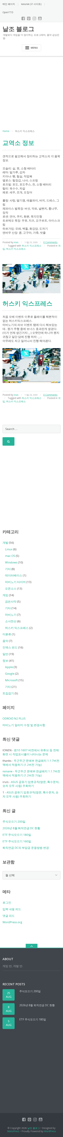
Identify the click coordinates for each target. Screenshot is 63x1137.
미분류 (7, 634)
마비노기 (10, 615)
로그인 (7, 902)
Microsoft (11, 680)
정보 (5, 660)
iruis (16, 242)
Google (9, 673)
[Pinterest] (29, 18)
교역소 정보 (18, 143)
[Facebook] (23, 18)
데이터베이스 (13, 575)
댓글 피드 (9, 916)
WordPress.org (12, 922)
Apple (9, 667)
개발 (5, 543)
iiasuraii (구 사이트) (31, 4)
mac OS (10, 556)
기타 (8, 569)
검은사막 (10, 601)
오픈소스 (10, 588)
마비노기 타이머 (15, 582)
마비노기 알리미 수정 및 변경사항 (24, 725)
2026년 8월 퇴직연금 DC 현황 (21, 828)
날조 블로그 (33, 1128)
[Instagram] (34, 18)
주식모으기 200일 (14, 821)
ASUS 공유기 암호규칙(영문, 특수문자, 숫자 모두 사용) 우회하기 (31, 784)
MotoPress (13, 1131)
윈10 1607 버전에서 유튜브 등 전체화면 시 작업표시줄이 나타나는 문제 (31, 752)
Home (6, 131)
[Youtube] (40, 18)
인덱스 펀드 (10, 647)
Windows (11, 562)
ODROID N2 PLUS (14, 718)
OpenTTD (8, 12)
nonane (7, 771)
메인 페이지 (9, 4)
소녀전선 (10, 621)
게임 (5, 595)
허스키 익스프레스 (31, 245)
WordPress (50, 1131)
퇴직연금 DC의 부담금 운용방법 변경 (26, 848)
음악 (5, 641)
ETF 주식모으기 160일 (17, 841)
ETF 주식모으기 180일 (17, 835)
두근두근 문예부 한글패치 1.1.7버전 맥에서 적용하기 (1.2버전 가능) (31, 763)
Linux (8, 549)
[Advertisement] (31, 89)
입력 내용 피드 (12, 909)
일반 (5, 654)
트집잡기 (8, 693)
